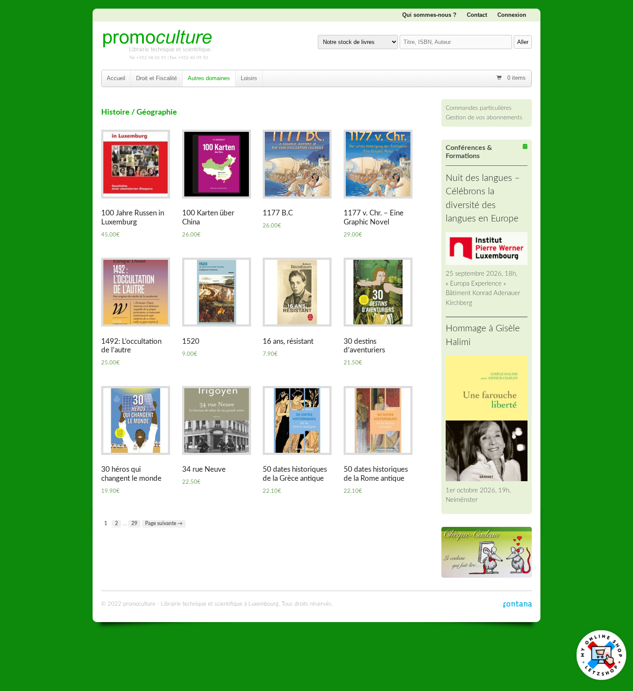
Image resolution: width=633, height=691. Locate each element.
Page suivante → (164, 523)
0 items (516, 78)
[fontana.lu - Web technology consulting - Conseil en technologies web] (517, 604)
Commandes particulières (479, 108)
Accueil (116, 78)
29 (134, 523)
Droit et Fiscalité (156, 78)
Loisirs (249, 78)
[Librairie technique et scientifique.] (157, 44)
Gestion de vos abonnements (484, 117)
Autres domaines (209, 78)
